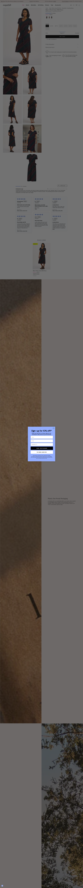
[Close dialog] (54, 428)
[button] (2, 886)
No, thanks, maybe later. (42, 452)
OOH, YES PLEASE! (41, 448)
